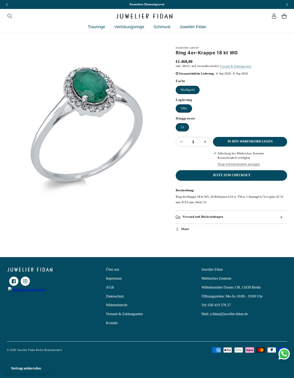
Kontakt (112, 323)
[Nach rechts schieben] (287, 4)
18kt (184, 108)
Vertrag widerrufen (26, 368)
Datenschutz (115, 296)
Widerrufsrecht (116, 305)
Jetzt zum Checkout (231, 175)
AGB (110, 287)
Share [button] (185, 229)
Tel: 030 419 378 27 (216, 305)
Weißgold (188, 90)
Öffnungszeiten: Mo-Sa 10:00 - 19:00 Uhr (232, 296)
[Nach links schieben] (6, 4)
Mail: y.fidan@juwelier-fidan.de (224, 314)
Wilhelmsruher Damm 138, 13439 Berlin (231, 287)
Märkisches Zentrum (216, 278)
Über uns (112, 269)
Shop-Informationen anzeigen (239, 164)
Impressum (114, 278)
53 (182, 127)
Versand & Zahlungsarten (235, 66)
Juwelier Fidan (212, 269)
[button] (10, 16)
